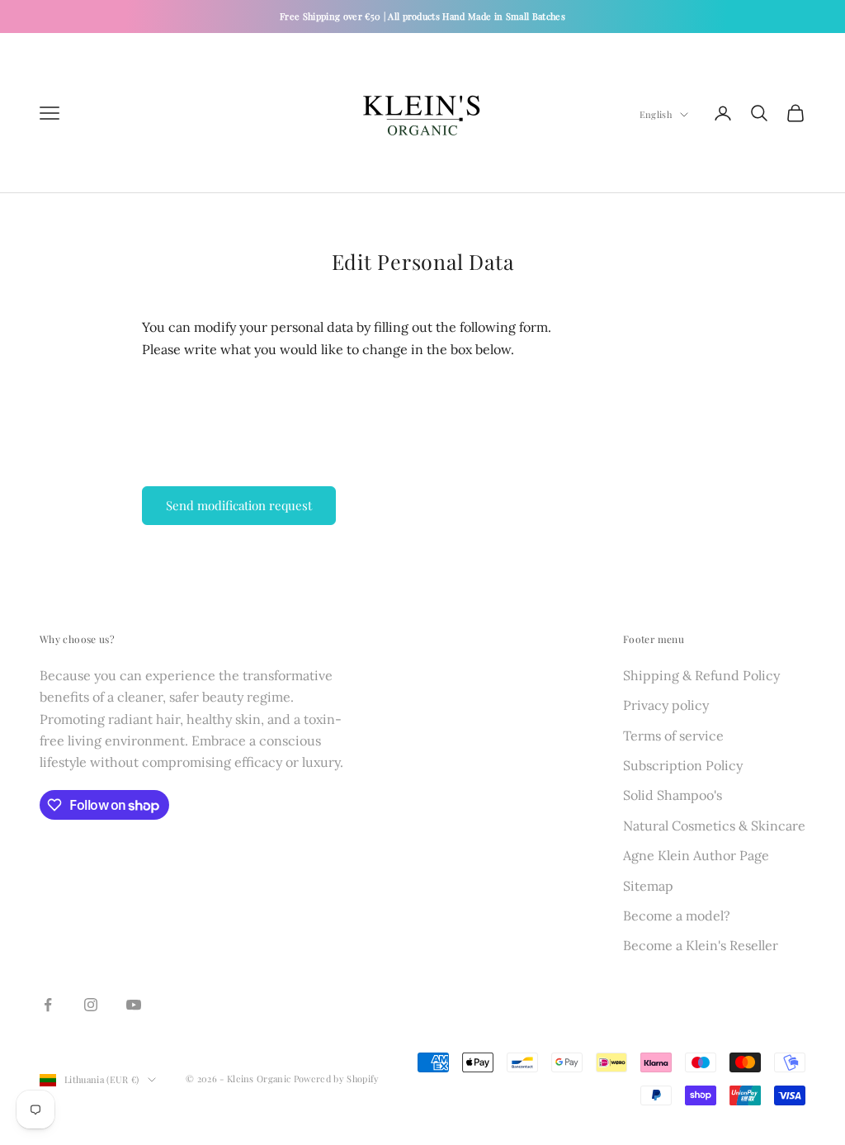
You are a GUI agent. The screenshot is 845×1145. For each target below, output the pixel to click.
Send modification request (239, 505)
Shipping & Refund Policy (701, 675)
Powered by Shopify (337, 1078)
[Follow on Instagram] (91, 1004)
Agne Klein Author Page (696, 855)
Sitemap (648, 886)
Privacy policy (666, 705)
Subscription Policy (683, 765)
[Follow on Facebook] (48, 1004)
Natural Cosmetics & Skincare (714, 825)
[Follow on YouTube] (133, 1004)
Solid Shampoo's (672, 795)
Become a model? (676, 915)
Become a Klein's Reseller (700, 945)
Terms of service (673, 735)
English (656, 114)
